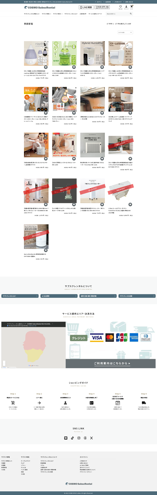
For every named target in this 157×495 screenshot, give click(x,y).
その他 (3, 470)
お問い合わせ (129, 1)
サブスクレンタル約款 (126, 296)
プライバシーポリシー (86, 472)
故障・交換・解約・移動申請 (88, 296)
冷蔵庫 (3, 463)
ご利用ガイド (118, 1)
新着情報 (43, 463)
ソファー (23, 465)
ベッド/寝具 (24, 470)
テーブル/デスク (25, 461)
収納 (22, 472)
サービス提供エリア (95, 14)
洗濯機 (3, 465)
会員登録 (108, 1)
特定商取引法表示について (87, 470)
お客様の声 (83, 14)
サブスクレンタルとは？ (71, 14)
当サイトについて (85, 467)
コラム (42, 465)
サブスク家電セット (6, 461)
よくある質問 (45, 296)
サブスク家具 (57, 14)
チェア (23, 463)
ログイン (99, 1)
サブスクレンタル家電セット (32, 14)
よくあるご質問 (84, 465)
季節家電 (4, 467)
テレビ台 (23, 467)
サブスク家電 (45, 14)
